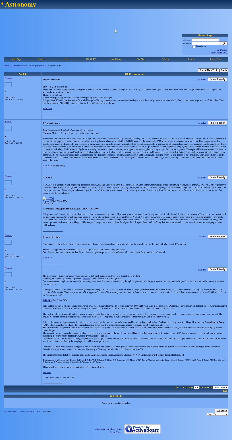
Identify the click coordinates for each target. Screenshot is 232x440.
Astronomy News (19, 65)
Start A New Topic (208, 70)
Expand (46, 201)
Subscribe (221, 411)
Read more (47, 108)
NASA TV (91, 59)
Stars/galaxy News (38, 65)
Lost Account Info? (219, 52)
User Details (116, 59)
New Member (221, 50)
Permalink (202, 79)
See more (47, 372)
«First (176, 387)
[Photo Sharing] (48, 198)
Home (6, 65)
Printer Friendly (217, 79)
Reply (224, 70)
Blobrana (8, 78)
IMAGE (47, 300)
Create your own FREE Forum (108, 429)
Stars (225, 390)
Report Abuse (115, 432)
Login (223, 43)
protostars (86, 278)
